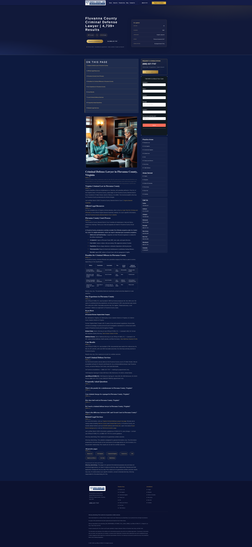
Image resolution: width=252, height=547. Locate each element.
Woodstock (145, 242)
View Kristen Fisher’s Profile (110, 333)
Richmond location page (109, 428)
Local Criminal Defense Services (95, 97)
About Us (115, 2)
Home (110, 2)
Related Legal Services (93, 108)
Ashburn (145, 208)
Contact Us (132, 2)
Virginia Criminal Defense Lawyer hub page (114, 421)
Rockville (145, 225)
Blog (127, 2)
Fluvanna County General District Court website (103, 215)
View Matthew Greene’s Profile (128, 339)
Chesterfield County (115, 423)
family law (118, 425)
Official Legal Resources (94, 70)
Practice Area (122, 2)
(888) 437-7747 (149, 64)
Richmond (145, 220)
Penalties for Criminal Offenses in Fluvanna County (100, 81)
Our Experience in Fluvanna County (96, 86)
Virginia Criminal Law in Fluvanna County (97, 65)
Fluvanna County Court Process (96, 76)
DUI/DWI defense (107, 425)
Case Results (91, 92)
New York (145, 236)
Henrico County (102, 423)
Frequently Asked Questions (95, 102)
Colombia (145, 247)
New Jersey (145, 231)
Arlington (145, 214)
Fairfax (144, 203)
